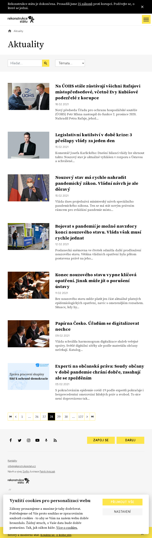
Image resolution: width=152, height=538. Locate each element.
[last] (92, 416)
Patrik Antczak (47, 471)
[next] (87, 416)
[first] (10, 416)
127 (80, 416)
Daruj (130, 440)
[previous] (15, 416)
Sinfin (26, 471)
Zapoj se (101, 440)
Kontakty (12, 460)
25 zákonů (85, 4)
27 (44, 416)
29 (58, 416)
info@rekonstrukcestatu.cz (22, 466)
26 (36, 416)
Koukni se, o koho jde (55, 535)
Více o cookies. (67, 527)
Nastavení (122, 511)
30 (66, 416)
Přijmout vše (122, 502)
